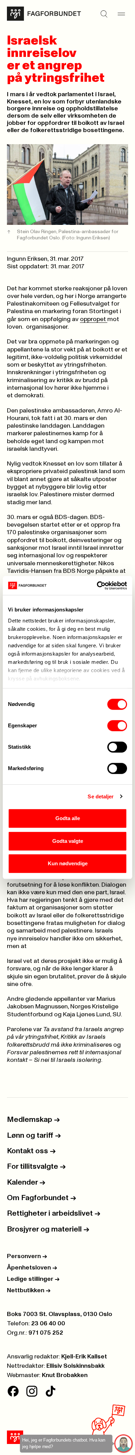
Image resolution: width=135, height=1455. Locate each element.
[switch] (117, 725)
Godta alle (67, 818)
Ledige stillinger (33, 1279)
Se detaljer (101, 796)
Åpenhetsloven (32, 1268)
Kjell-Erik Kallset (84, 1357)
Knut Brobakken (65, 1375)
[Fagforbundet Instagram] (32, 1391)
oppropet (93, 319)
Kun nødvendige (68, 863)
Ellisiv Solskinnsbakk (75, 1366)
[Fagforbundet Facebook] (13, 1391)
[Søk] (104, 14)
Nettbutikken (29, 1290)
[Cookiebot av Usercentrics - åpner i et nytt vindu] (97, 585)
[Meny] (121, 14)
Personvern (27, 1256)
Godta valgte (67, 841)
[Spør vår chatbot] (123, 1443)
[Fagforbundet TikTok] (50, 1391)
